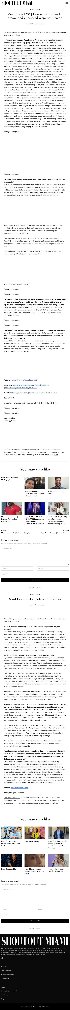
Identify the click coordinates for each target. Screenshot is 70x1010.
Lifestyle (4, 966)
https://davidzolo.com (19, 788)
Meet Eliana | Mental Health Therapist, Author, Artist (34, 871)
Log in (3, 999)
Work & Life (5, 978)
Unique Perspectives (7, 974)
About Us (4, 987)
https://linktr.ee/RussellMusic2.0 (24, 380)
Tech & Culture (6, 970)
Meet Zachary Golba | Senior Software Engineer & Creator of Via (34, 494)
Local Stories (35, 9)
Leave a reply (40, 23)
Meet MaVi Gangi (32, 841)
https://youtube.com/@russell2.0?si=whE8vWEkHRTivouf (34, 393)
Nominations (5, 995)
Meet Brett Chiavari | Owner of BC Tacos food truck (10, 844)
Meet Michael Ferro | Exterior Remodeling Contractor (9, 519)
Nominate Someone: (12, 449)
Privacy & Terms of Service (9, 991)
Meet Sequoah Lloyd (9, 869)
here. (56, 455)
